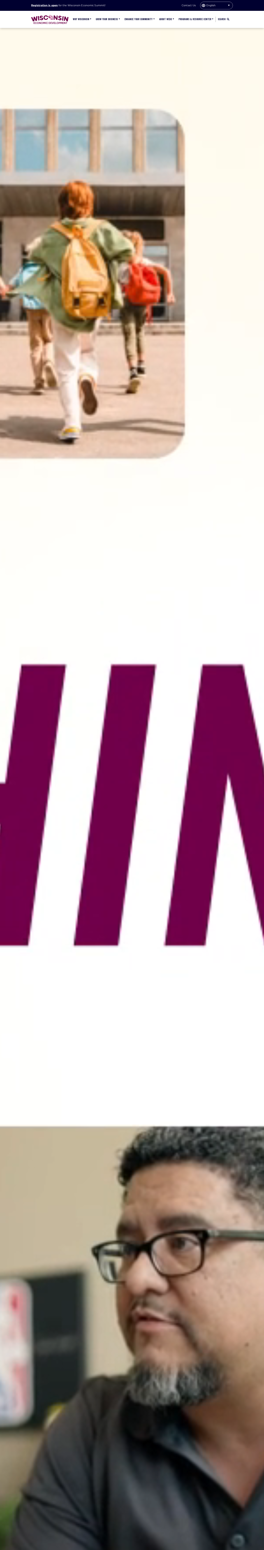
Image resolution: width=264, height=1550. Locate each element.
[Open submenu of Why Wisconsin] (90, 19)
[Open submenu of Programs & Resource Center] (212, 19)
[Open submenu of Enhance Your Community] (154, 19)
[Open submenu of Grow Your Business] (119, 19)
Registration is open (44, 5)
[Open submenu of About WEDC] (173, 19)
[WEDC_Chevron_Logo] (49, 16)
